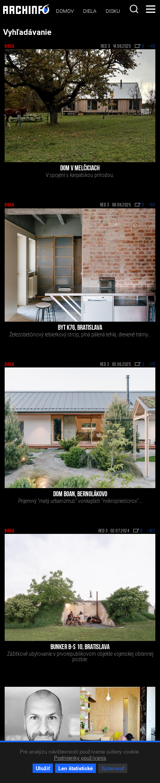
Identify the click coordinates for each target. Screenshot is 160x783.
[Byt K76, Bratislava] (80, 265)
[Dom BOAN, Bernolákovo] (80, 427)
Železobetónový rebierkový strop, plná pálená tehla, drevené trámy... (80, 334)
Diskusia (116, 11)
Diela (89, 11)
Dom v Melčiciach (80, 168)
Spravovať (112, 768)
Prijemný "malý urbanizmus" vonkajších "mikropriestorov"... (80, 501)
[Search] (134, 9)
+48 (151, 46)
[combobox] (134, 9)
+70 (151, 364)
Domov (65, 11)
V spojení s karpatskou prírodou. (80, 175)
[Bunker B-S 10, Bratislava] (80, 587)
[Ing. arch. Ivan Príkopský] (42, 724)
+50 (151, 205)
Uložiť (43, 768)
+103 (151, 531)
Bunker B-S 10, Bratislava (80, 647)
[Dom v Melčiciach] (80, 105)
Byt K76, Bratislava (80, 328)
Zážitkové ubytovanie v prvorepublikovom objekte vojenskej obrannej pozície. (80, 656)
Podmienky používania (80, 757)
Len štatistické (75, 768)
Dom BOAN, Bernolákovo (80, 494)
